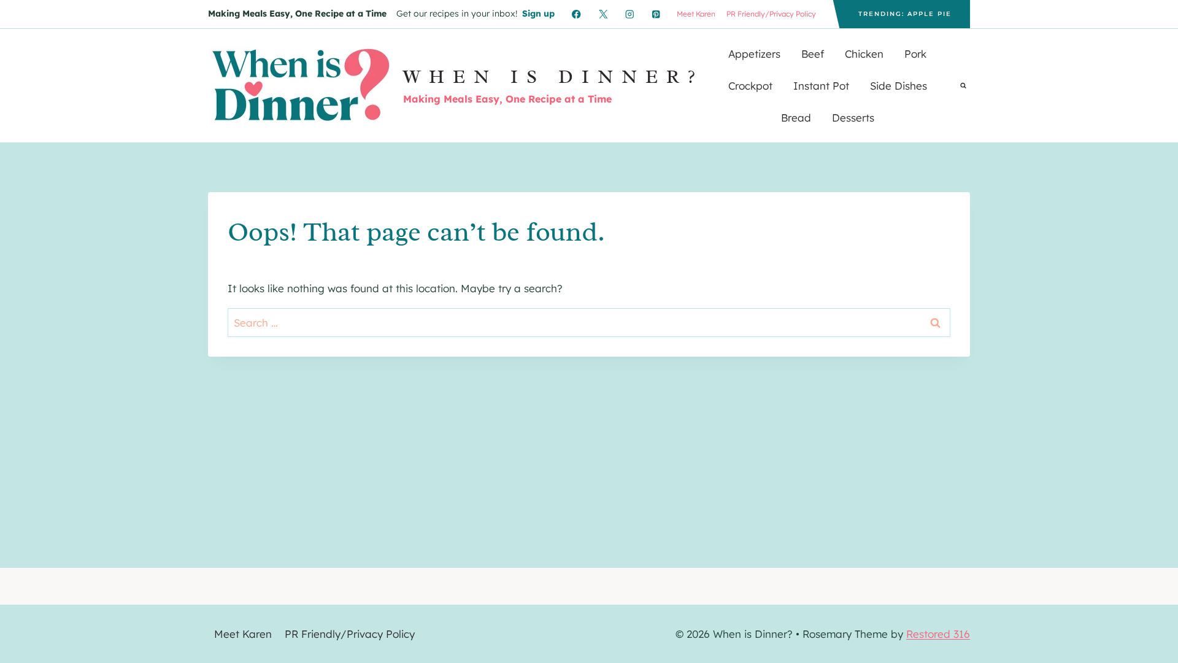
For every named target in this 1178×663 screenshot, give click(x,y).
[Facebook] (576, 14)
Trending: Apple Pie (905, 14)
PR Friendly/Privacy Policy (771, 13)
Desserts (853, 117)
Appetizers (754, 53)
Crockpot (750, 85)
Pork (915, 53)
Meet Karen (696, 13)
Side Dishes (898, 85)
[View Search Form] (963, 86)
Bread (796, 117)
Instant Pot (821, 85)
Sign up (538, 13)
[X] (603, 14)
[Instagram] (630, 14)
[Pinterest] (656, 14)
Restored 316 (938, 633)
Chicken (864, 53)
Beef (812, 53)
